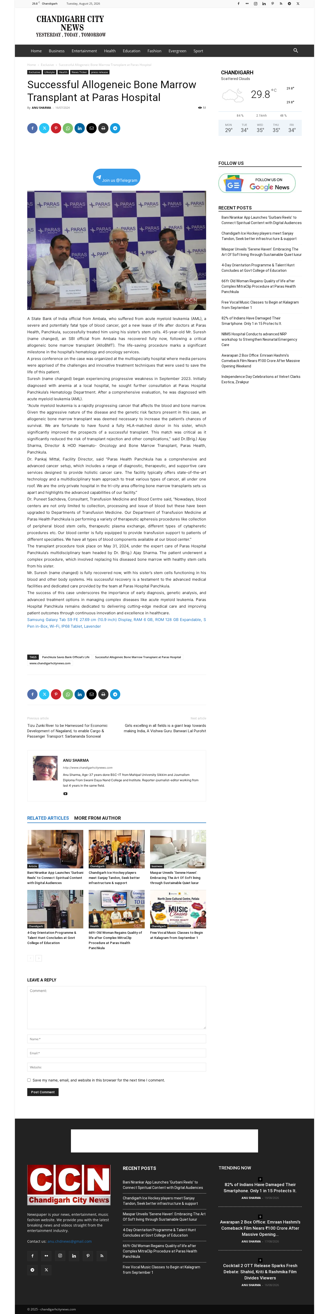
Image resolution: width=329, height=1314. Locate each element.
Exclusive (47, 65)
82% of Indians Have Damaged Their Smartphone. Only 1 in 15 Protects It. (252, 321)
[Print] (103, 128)
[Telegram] (289, 3)
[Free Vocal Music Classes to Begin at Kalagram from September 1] (178, 909)
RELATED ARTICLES (48, 818)
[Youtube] (67, 794)
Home (36, 50)
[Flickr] (247, 3)
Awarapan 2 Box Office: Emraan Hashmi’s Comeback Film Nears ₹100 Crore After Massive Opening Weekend (261, 360)
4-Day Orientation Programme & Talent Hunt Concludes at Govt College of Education (51, 938)
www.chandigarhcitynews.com (50, 663)
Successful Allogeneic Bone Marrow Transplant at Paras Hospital (138, 657)
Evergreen (177, 50)
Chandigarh (97, 866)
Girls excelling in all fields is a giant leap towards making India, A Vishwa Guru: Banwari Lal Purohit (165, 728)
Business (57, 50)
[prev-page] (30, 958)
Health (110, 50)
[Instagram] (255, 3)
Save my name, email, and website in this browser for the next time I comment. (99, 1080)
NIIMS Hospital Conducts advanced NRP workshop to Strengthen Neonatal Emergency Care (259, 339)
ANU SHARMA (41, 107)
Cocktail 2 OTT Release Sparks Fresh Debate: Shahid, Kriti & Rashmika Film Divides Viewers (260, 1271)
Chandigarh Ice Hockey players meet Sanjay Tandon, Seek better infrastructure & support (114, 878)
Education (131, 50)
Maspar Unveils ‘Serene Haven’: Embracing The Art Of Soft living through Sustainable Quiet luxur (175, 878)
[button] (295, 51)
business (157, 866)
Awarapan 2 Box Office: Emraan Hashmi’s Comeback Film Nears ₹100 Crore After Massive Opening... (260, 1228)
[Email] (91, 128)
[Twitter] (298, 3)
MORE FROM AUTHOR (97, 818)
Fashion (154, 50)
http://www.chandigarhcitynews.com (88, 767)
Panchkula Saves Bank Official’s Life (65, 657)
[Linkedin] (264, 3)
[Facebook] (238, 3)
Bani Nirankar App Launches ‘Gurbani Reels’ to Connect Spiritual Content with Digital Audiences (55, 878)
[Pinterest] (272, 3)
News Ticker (79, 72)
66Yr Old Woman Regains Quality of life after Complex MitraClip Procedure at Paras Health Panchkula (259, 286)
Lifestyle (49, 72)
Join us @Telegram (119, 180)
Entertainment (84, 50)
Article (33, 866)
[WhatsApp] (68, 128)
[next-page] (38, 958)
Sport (198, 50)
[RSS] (281, 3)
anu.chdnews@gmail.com (70, 1241)
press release (99, 72)
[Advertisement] (208, 25)
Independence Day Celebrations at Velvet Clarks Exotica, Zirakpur (261, 379)
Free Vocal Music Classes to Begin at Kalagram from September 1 (260, 305)
